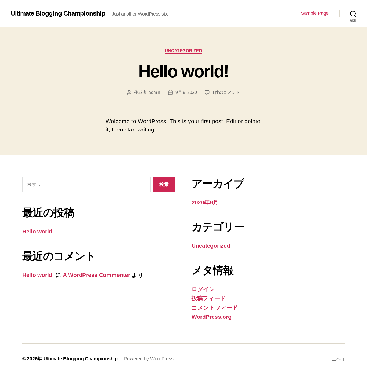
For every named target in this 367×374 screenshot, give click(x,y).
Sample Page (315, 13)
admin (154, 92)
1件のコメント (226, 92)
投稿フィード (209, 298)
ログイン (203, 289)
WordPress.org (212, 317)
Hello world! (183, 71)
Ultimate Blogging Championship (58, 13)
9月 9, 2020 (186, 92)
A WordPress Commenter (96, 275)
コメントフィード (215, 308)
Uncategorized (183, 50)
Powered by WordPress (149, 358)
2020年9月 (205, 202)
